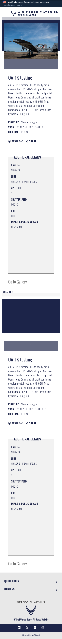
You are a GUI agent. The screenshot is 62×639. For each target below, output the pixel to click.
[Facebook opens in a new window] (35, 627)
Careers (9, 589)
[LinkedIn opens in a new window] (19, 627)
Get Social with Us (31, 602)
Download (17, 141)
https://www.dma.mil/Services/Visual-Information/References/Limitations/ (28, 268)
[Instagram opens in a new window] (43, 627)
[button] (13, 5)
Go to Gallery (17, 281)
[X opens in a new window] (27, 627)
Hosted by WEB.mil (31, 635)
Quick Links (11, 581)
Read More (17, 227)
